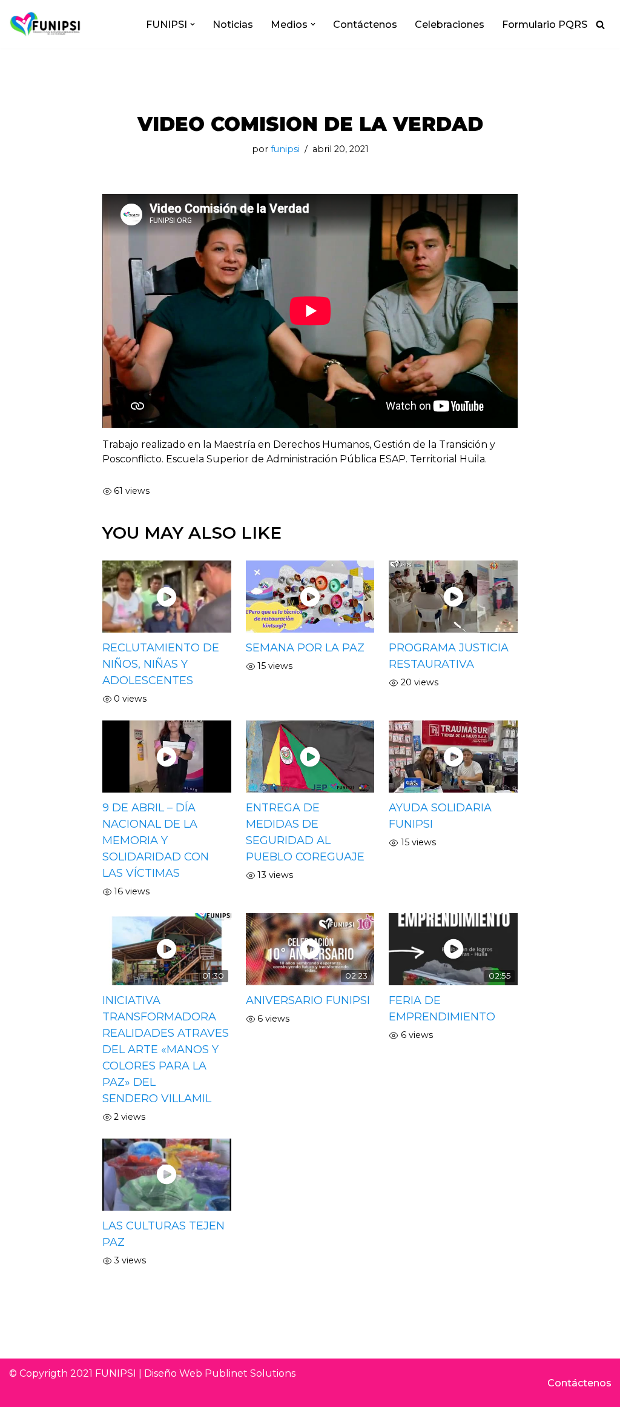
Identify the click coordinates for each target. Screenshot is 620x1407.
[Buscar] (600, 24)
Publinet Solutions (250, 1373)
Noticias (233, 24)
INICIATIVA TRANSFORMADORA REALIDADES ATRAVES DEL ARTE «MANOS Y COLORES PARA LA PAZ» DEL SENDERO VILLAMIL (165, 1049)
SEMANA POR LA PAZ (305, 647)
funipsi (285, 149)
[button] (192, 24)
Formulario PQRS (544, 24)
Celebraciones (449, 24)
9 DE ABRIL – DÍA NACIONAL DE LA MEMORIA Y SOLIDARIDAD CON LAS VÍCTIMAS (155, 840)
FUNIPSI (115, 1373)
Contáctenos (365, 24)
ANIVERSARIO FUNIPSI (308, 1000)
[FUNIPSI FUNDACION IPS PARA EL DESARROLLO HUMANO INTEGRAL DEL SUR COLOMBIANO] (45, 24)
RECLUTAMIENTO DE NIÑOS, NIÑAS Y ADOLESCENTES (160, 664)
